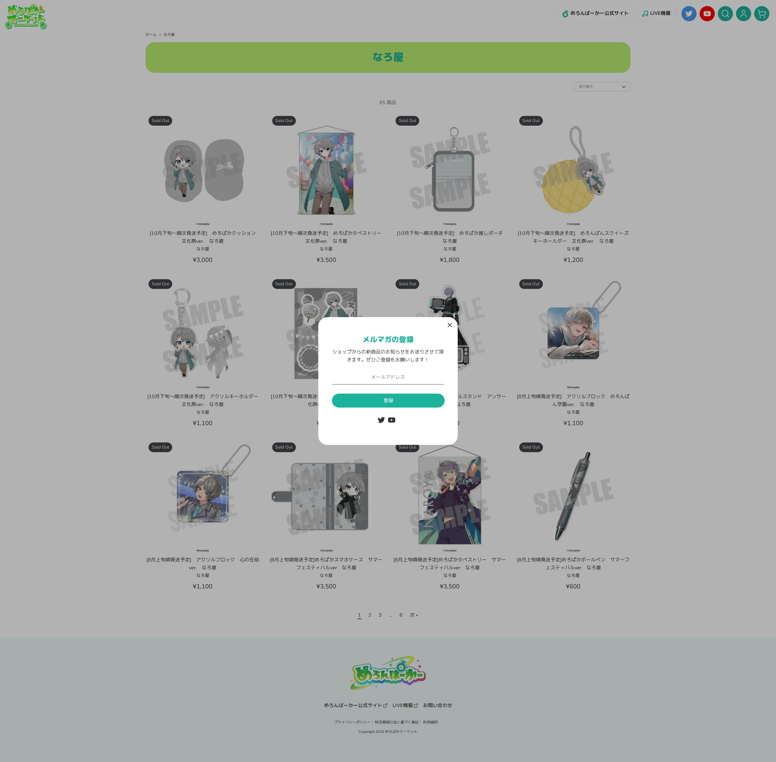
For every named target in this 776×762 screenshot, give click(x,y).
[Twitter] (381, 420)
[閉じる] (450, 325)
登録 (388, 400)
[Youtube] (391, 420)
